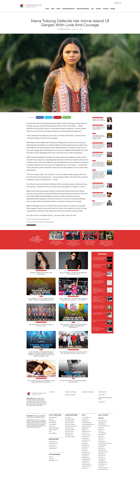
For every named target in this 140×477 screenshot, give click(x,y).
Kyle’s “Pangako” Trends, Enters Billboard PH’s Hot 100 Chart (99, 128)
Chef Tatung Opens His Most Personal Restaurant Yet (99, 266)
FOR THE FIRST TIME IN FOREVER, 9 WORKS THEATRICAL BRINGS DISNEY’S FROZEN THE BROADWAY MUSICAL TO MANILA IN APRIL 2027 (99, 175)
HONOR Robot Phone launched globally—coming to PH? (98, 204)
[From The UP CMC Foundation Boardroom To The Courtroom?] (109, 307)
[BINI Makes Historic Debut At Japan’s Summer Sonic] (109, 154)
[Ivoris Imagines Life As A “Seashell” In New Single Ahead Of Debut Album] (109, 194)
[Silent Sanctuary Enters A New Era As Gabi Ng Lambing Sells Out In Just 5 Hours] (109, 185)
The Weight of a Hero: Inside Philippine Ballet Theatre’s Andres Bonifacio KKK (98, 137)
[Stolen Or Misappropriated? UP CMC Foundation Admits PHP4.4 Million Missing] (109, 290)
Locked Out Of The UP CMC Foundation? (99, 313)
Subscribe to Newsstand (88, 392)
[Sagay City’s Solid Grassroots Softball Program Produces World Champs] (56, 235)
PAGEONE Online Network (65, 29)
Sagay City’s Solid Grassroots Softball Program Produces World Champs (56, 242)
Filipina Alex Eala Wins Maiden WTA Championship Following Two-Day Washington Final (73, 243)
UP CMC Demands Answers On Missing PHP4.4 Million (98, 282)
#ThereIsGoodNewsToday (31, 225)
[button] (118, 3)
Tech (93, 200)
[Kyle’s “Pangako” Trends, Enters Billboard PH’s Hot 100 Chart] (109, 127)
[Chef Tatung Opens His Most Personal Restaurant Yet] (109, 266)
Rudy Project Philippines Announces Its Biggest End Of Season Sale (99, 258)
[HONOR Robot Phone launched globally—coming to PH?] (109, 202)
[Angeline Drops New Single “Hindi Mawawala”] (109, 119)
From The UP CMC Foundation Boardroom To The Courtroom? (99, 307)
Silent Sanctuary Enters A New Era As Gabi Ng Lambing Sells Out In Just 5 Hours (98, 186)
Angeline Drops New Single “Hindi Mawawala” (99, 120)
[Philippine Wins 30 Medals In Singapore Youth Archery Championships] (89, 235)
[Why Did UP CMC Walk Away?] (109, 322)
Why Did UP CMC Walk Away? (99, 321)
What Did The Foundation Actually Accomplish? (98, 329)
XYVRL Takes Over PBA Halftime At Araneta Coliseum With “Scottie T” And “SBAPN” (98, 146)
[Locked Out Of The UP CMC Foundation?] (109, 314)
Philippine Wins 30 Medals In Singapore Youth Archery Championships (89, 242)
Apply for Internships (70, 394)
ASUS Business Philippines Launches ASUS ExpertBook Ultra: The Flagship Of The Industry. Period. (99, 274)
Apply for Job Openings (70, 392)
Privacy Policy (101, 394)
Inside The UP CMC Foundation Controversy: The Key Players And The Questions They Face (99, 299)
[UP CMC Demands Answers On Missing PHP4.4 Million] (109, 282)
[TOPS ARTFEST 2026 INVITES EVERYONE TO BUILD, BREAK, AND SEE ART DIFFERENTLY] (109, 162)
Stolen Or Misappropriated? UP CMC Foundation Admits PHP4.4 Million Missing (99, 290)
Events (94, 133)
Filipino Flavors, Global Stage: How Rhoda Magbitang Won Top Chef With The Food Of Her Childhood (106, 243)
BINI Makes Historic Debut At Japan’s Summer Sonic (97, 155)
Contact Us (51, 392)
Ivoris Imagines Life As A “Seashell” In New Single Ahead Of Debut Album (99, 195)
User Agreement (102, 392)
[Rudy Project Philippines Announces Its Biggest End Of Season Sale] (109, 259)
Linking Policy (101, 401)
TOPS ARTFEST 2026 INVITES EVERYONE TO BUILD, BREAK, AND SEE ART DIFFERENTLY (98, 164)
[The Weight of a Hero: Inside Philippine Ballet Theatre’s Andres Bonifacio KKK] (109, 135)
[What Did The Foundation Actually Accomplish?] (109, 329)
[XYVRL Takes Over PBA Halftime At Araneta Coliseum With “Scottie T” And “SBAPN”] (109, 145)
